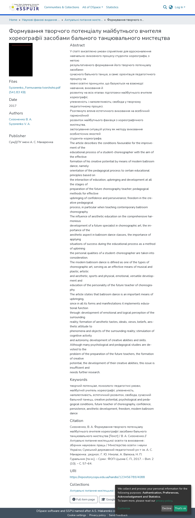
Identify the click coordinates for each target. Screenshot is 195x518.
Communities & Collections (61, 7)
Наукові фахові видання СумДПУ (41, 20)
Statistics (112, 7)
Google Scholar (115, 499)
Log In (179, 7)
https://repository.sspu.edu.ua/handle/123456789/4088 (107, 477)
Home (13, 20)
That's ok (180, 508)
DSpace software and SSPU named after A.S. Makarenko (74, 511)
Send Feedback (118, 515)
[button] (171, 7)
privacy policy (164, 501)
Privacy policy (97, 515)
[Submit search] (165, 7)
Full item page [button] (85, 499)
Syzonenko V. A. (19, 124)
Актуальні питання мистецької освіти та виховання (84, 20)
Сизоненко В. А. (20, 119)
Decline (166, 508)
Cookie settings (76, 515)
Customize (124, 508)
